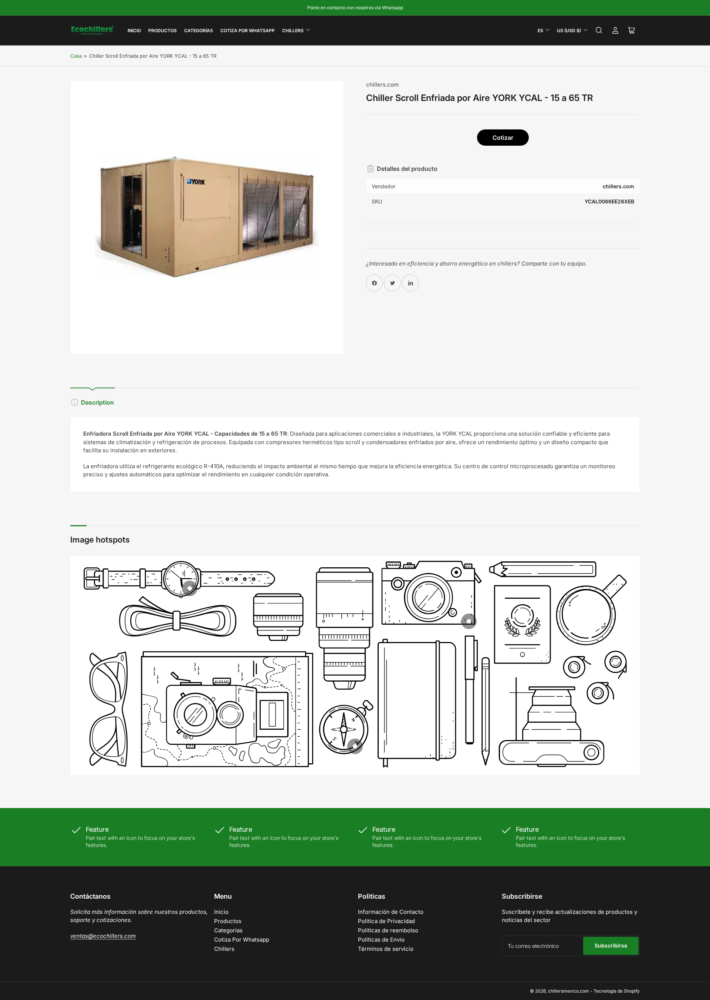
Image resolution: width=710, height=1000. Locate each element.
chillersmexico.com (568, 991)
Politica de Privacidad (386, 921)
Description (97, 402)
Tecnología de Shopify (617, 991)
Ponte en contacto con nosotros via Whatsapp (355, 7)
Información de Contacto (390, 911)
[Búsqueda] (599, 30)
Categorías (198, 30)
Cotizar (503, 137)
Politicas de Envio (381, 939)
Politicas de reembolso (388, 930)
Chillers (293, 30)
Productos (162, 30)
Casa (76, 56)
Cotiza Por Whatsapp (247, 30)
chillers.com (382, 84)
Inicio (134, 30)
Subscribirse (611, 945)
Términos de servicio (385, 948)
